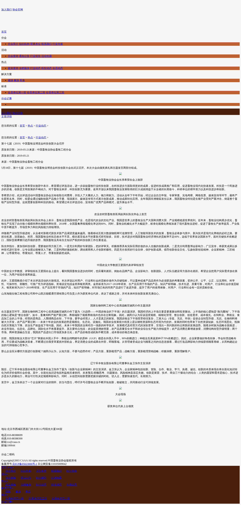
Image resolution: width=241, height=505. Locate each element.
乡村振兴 (24, 68)
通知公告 (24, 56)
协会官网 (17, 9)
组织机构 (24, 43)
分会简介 (13, 43)
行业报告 (35, 56)
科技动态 (46, 68)
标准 (4, 495)
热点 (30, 125)
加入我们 (6, 9)
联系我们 (46, 43)
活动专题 (46, 56)
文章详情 (6, 116)
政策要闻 (13, 68)
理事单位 (35, 43)
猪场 (10, 80)
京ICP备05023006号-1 (24, 464)
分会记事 (6, 98)
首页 (4, 31)
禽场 (16, 80)
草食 (22, 80)
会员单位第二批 (36, 92)
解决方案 (7, 488)
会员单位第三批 (55, 92)
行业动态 (35, 68)
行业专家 (57, 43)
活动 (4, 474)
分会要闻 (13, 56)
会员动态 (57, 68)
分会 (10, 467)
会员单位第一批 (17, 92)
